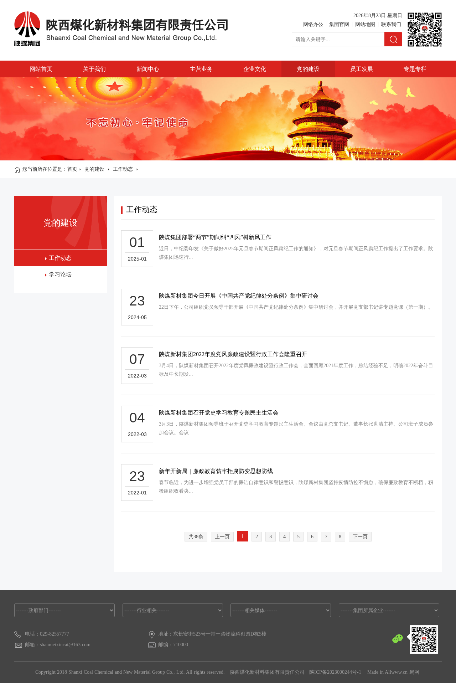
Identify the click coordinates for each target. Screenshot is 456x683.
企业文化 (254, 69)
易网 (414, 672)
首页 (72, 169)
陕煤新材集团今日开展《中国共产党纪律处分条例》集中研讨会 (238, 296)
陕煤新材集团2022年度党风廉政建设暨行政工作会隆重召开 (233, 354)
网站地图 (365, 24)
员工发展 (361, 69)
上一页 (222, 536)
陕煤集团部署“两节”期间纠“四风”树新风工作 (215, 237)
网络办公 (313, 24)
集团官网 (339, 24)
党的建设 (308, 69)
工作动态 (123, 169)
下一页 (360, 536)
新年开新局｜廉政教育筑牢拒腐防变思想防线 (216, 471)
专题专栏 (415, 69)
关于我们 (94, 69)
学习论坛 (60, 274)
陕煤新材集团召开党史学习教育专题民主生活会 (219, 413)
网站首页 (41, 69)
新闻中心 (147, 69)
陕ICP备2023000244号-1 (336, 672)
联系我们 (391, 24)
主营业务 (201, 69)
